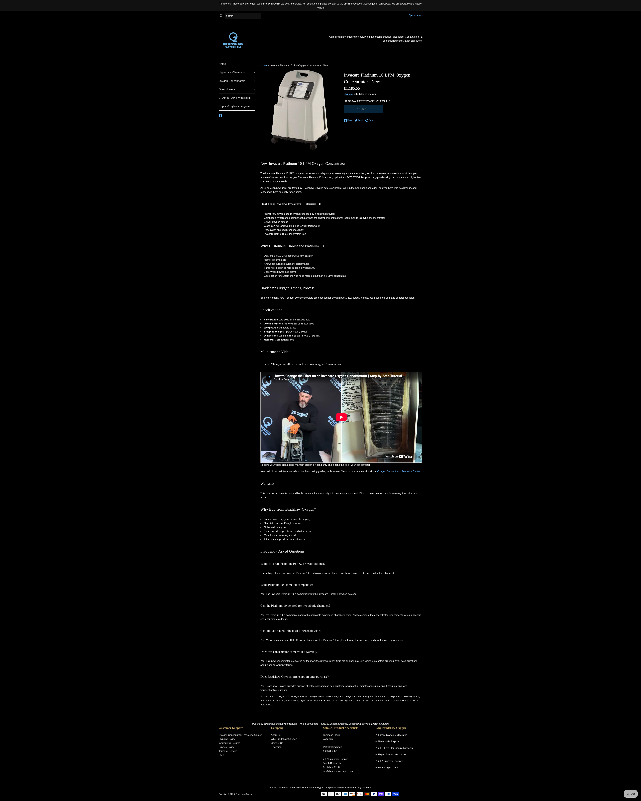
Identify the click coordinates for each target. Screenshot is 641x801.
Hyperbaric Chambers (237, 72)
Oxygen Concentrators (237, 81)
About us (276, 734)
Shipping (348, 94)
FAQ (221, 755)
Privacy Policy (226, 747)
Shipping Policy (227, 739)
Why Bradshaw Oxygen (284, 739)
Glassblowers (237, 89)
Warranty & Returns (229, 743)
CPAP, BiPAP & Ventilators (235, 97)
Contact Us (277, 743)
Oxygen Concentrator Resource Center (398, 471)
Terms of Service (228, 751)
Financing (276, 747)
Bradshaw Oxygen (244, 794)
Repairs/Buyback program (234, 106)
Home (222, 63)
